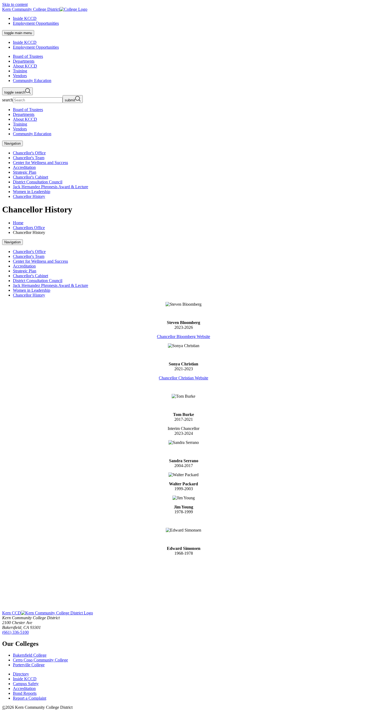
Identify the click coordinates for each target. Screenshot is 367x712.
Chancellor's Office (29, 153)
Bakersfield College (29, 655)
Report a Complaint (29, 698)
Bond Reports (25, 693)
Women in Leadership (31, 191)
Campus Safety (26, 683)
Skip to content (15, 4)
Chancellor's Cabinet (30, 177)
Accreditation (24, 167)
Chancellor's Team (28, 157)
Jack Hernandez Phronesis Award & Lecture (50, 186)
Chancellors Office (29, 227)
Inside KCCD (25, 18)
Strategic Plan (24, 172)
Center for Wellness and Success (40, 162)
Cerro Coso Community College (40, 660)
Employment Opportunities (36, 23)
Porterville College (29, 665)
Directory (21, 674)
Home (18, 222)
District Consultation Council (37, 182)
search (7, 100)
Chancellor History (29, 196)
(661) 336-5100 (15, 632)
